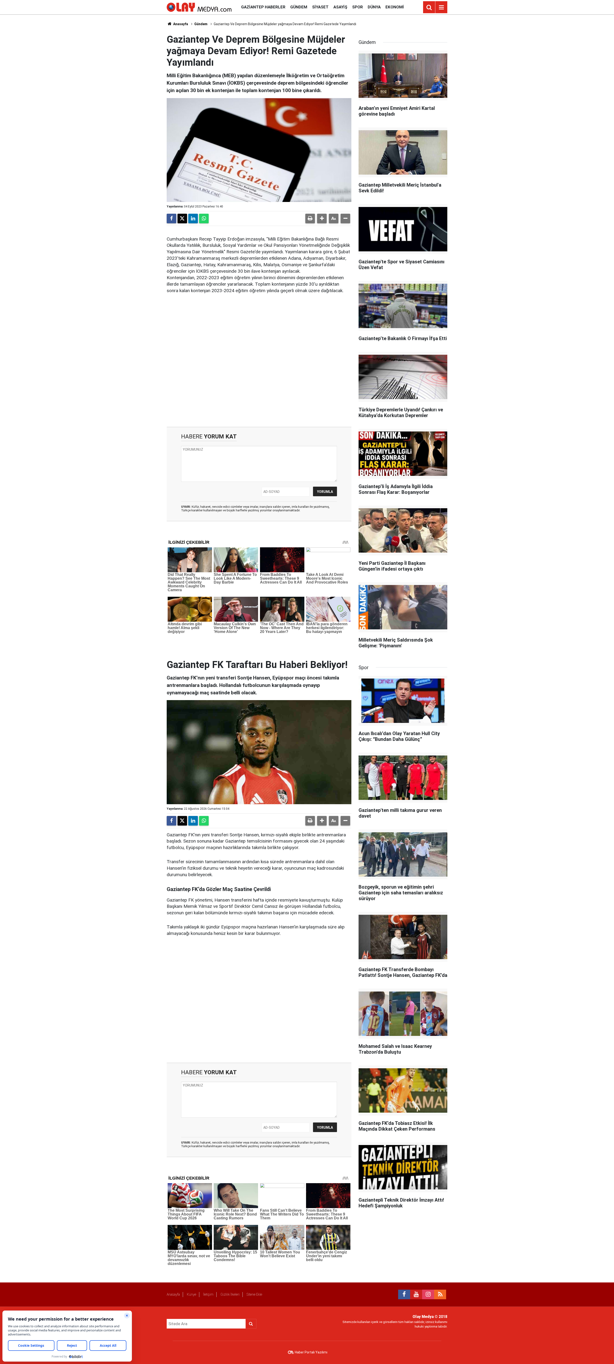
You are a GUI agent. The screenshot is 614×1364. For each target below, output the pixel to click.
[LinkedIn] (193, 218)
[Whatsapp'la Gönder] (204, 218)
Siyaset (320, 7)
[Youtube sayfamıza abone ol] (416, 1294)
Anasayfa (180, 24)
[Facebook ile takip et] (404, 1294)
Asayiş (340, 7)
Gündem (298, 7)
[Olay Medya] (199, 7)
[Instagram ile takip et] (428, 1294)
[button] (322, 218)
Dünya (374, 7)
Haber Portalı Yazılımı (311, 1352)
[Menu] (441, 7)
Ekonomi (394, 7)
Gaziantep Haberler (263, 7)
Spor (357, 7)
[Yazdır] (310, 218)
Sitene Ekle (254, 1294)
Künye (191, 1294)
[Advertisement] (259, 364)
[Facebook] (171, 218)
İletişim (208, 1294)
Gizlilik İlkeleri (230, 1294)
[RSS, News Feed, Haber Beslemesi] (440, 1294)
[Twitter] (182, 218)
